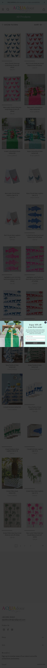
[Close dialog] (45, 322)
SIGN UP (35, 343)
